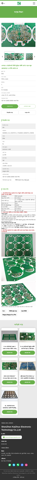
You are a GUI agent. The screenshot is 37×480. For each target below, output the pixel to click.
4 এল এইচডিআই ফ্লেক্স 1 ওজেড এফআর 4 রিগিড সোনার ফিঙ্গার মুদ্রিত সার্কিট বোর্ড (9, 348)
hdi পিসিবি (24, 311)
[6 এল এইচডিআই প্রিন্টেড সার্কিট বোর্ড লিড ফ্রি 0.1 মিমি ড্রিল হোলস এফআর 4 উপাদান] (27, 336)
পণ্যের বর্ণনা (27, 112)
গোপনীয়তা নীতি (16, 477)
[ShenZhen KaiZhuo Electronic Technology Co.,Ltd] (18, 3)
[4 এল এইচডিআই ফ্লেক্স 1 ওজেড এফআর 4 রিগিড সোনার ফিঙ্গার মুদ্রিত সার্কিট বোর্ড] (9, 336)
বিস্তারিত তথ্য (10, 112)
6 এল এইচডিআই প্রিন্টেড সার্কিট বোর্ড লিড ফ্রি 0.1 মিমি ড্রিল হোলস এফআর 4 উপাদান (27, 348)
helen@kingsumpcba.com (12, 437)
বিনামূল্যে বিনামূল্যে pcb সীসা (9, 314)
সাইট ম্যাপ (22, 477)
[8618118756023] (9, 465)
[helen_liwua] (13, 465)
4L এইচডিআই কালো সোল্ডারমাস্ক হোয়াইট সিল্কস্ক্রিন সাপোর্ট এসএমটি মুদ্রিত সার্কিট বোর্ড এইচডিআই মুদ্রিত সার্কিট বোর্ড (9, 407)
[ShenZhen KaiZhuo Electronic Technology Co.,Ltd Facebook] (22, 465)
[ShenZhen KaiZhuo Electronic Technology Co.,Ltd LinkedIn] (26, 465)
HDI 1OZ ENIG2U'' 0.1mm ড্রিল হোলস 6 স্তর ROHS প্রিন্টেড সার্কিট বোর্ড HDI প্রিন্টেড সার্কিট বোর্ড (9, 377)
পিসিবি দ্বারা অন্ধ (13, 311)
